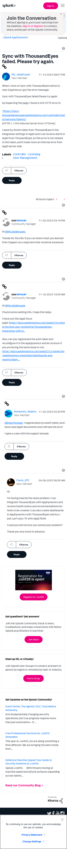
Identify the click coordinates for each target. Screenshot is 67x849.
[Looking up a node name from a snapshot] (57, 199)
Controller (19, 154)
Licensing (34, 154)
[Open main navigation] (63, 5)
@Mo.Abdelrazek (15, 231)
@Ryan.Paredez (14, 422)
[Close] (62, 819)
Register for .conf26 (33, 596)
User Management (25, 157)
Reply (12, 180)
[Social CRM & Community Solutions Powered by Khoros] (55, 799)
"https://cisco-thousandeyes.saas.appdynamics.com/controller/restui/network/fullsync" (33, 115)
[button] (63, 49)
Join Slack (33, 639)
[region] (33, 832)
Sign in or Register (33, 26)
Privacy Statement (32, 834)
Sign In (50, 5)
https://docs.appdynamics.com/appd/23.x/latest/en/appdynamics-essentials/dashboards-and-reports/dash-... (33, 355)
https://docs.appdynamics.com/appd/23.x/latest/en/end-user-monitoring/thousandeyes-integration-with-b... (33, 327)
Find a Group (33, 678)
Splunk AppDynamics (15, 37)
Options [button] (61, 37)
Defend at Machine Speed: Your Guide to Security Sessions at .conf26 (28, 761)
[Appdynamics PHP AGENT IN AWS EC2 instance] (63, 199)
